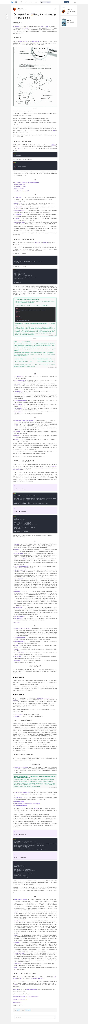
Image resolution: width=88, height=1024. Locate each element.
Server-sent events (18, 714)
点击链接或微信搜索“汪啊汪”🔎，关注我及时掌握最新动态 (25, 996)
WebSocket (17, 716)
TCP (21, 978)
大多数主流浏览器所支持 (31, 989)
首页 (21, 2)
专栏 (26, 2)
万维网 (46, 26)
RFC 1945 (37, 242)
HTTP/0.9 (53, 144)
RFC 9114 (15, 989)
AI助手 (31, 2)
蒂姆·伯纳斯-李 (26, 28)
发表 (54, 130)
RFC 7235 (18, 469)
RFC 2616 (39, 468)
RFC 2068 (53, 466)
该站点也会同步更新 (17, 1002)
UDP (15, 984)
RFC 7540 (36, 808)
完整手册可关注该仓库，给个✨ (20, 999)
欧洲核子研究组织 (23, 41)
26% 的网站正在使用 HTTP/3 (37, 978)
